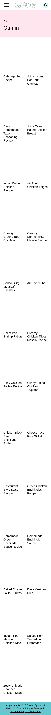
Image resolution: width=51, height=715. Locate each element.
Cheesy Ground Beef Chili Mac (11, 237)
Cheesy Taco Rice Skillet (35, 434)
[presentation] (13, 56)
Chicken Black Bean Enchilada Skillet (12, 438)
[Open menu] (6, 5)
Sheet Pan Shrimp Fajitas (12, 334)
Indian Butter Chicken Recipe (11, 187)
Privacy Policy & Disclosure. (25, 711)
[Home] (4, 20)
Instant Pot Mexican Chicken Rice (12, 639)
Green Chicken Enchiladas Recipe (37, 489)
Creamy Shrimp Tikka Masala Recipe (37, 237)
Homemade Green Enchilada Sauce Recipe (12, 541)
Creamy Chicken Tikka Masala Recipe (37, 336)
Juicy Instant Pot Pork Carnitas (35, 80)
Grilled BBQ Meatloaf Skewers (11, 286)
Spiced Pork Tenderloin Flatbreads (35, 639)
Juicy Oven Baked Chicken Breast (37, 130)
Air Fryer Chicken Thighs (37, 185)
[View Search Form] (45, 5)
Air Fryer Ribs (36, 283)
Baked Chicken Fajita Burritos (13, 591)
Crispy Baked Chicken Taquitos (36, 386)
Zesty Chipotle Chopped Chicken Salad (13, 689)
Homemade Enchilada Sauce (34, 539)
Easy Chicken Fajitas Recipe (12, 384)
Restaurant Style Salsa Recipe (10, 489)
